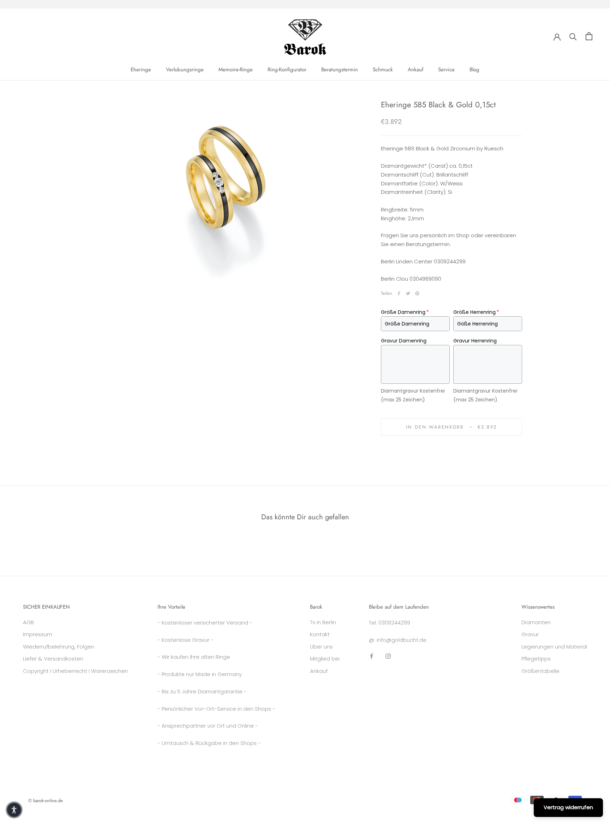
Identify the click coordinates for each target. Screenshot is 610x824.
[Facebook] (399, 293)
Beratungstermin (339, 69)
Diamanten (536, 622)
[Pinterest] (417, 293)
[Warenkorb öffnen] (589, 36)
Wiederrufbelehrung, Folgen (58, 646)
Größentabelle (540, 671)
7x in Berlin (323, 622)
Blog (474, 69)
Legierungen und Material (554, 646)
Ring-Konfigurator (287, 69)
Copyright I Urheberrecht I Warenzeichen (75, 671)
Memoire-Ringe (236, 69)
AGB (28, 622)
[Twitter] (408, 293)
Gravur (530, 634)
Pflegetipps (536, 658)
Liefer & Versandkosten (53, 658)
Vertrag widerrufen (568, 807)
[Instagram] (388, 655)
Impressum (37, 634)
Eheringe (141, 69)
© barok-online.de (45, 800)
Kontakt (320, 634)
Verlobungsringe (185, 69)
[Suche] (573, 36)
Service (446, 69)
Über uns (321, 646)
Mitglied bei (325, 658)
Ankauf (415, 69)
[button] (14, 809)
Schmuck (383, 69)
